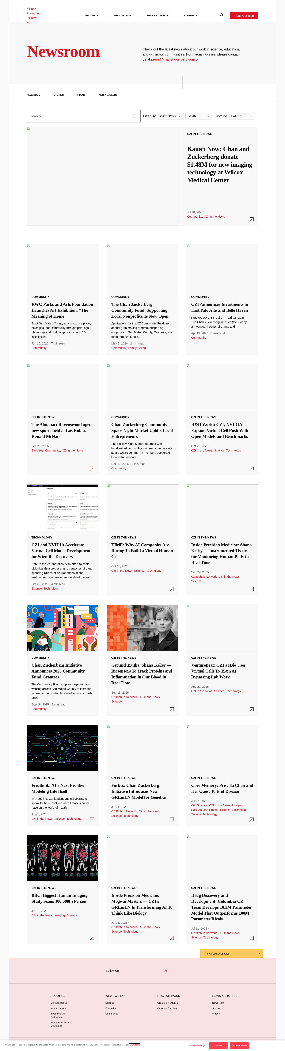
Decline (218, 1045)
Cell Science (199, 805)
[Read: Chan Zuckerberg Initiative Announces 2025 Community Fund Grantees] (62, 660)
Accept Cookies (239, 1045)
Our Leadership (59, 1003)
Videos (81, 95)
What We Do (121, 15)
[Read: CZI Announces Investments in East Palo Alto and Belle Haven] (222, 299)
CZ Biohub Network (204, 576)
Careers (189, 15)
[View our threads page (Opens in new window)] (146, 970)
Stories (59, 95)
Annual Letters (58, 1008)
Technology (233, 450)
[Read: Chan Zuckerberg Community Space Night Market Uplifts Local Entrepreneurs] (142, 419)
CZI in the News (214, 216)
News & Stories (156, 15)
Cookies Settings (197, 1045)
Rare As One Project (204, 809)
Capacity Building (167, 1008)
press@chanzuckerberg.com (173, 59)
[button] (170, 116)
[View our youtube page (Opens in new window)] (175, 970)
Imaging (237, 805)
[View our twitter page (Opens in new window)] (165, 970)
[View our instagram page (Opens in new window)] (136, 970)
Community (194, 216)
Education (110, 1008)
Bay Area (37, 450)
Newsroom (34, 95)
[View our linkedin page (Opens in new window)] (156, 970)
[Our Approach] (35, 15)
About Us (90, 15)
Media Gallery (108, 95)
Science (219, 450)
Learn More (134, 1045)
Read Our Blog (244, 15)
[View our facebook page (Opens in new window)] (126, 970)
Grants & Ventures (167, 1003)
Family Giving (137, 348)
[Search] (221, 15)
